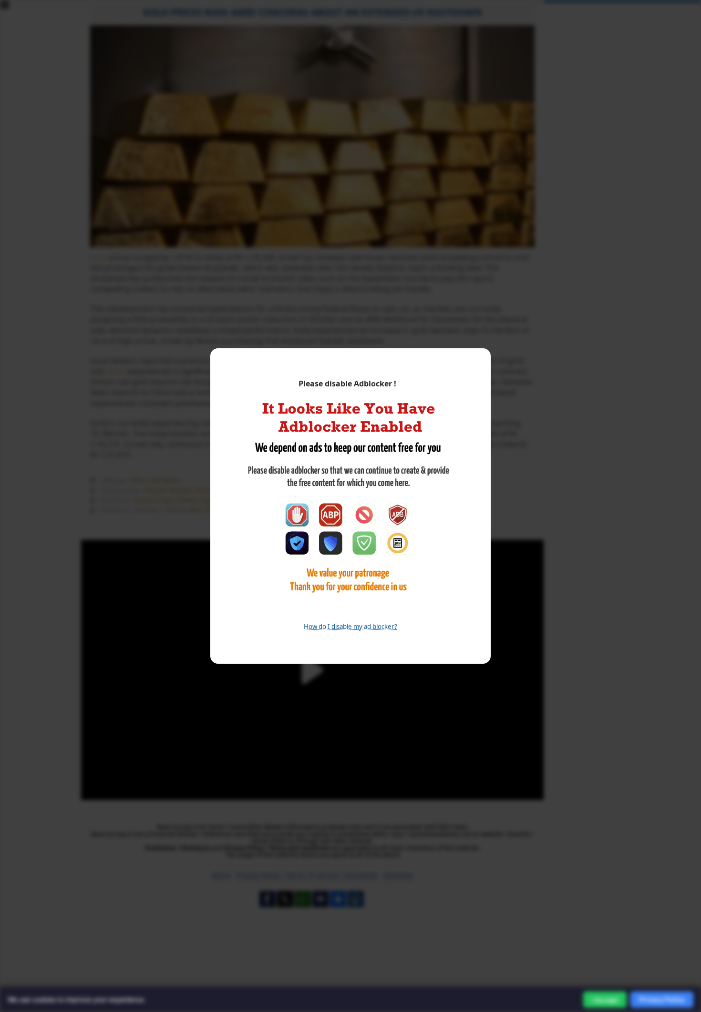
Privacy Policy (662, 999)
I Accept (605, 1000)
